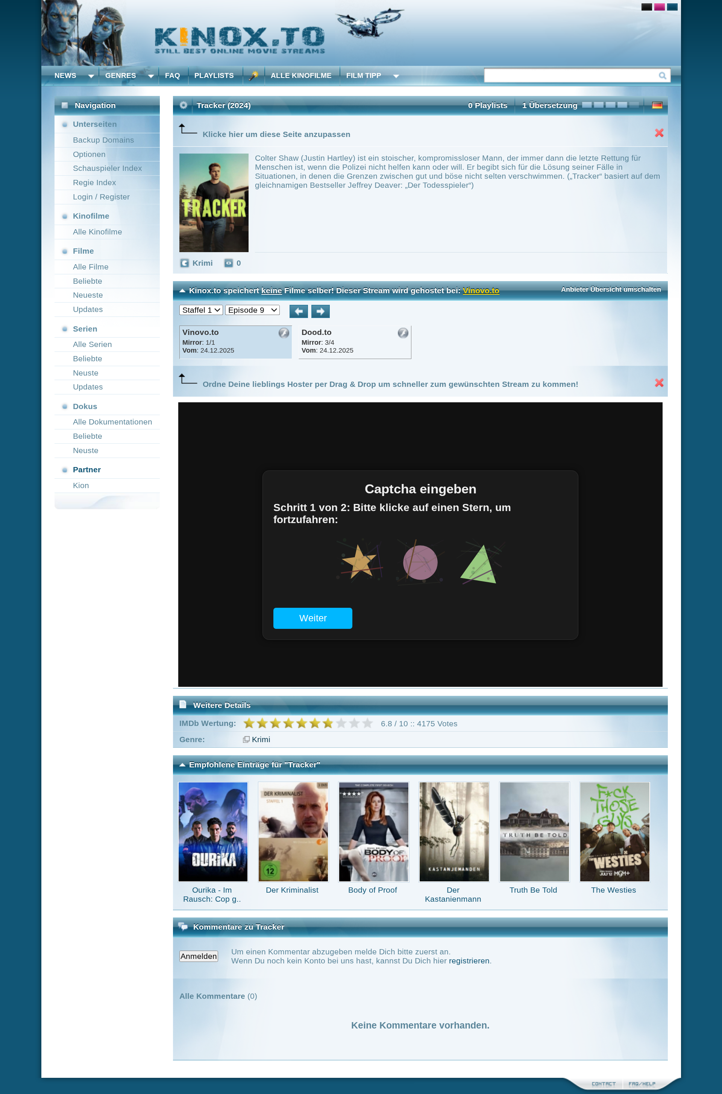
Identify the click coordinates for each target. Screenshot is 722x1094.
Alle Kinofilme (301, 75)
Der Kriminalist (292, 890)
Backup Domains (103, 139)
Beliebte (87, 281)
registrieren (469, 960)
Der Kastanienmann (453, 894)
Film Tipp (363, 75)
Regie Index (94, 182)
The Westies (613, 890)
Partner (87, 469)
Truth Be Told (533, 890)
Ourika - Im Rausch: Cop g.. (212, 894)
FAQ (172, 75)
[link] (361, 33)
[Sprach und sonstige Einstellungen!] (253, 76)
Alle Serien (92, 344)
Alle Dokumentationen (112, 421)
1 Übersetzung (550, 105)
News (65, 75)
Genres (120, 75)
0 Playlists (488, 105)
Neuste (86, 372)
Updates (88, 309)
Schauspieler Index (107, 168)
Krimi (261, 739)
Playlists (214, 75)
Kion (81, 485)
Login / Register (101, 196)
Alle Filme (91, 266)
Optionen (89, 154)
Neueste (88, 295)
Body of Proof (372, 890)
